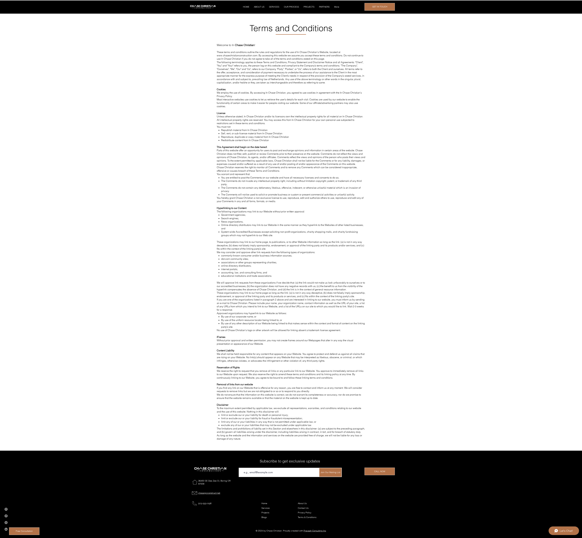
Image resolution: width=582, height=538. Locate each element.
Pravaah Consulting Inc (315, 530)
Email (242, 465)
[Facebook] (6, 515)
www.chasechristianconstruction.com (237, 55)
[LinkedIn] (6, 529)
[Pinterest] (6, 509)
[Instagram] (6, 522)
